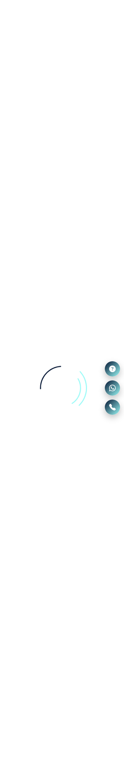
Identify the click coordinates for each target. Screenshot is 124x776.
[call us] (112, 407)
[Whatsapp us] (112, 388)
